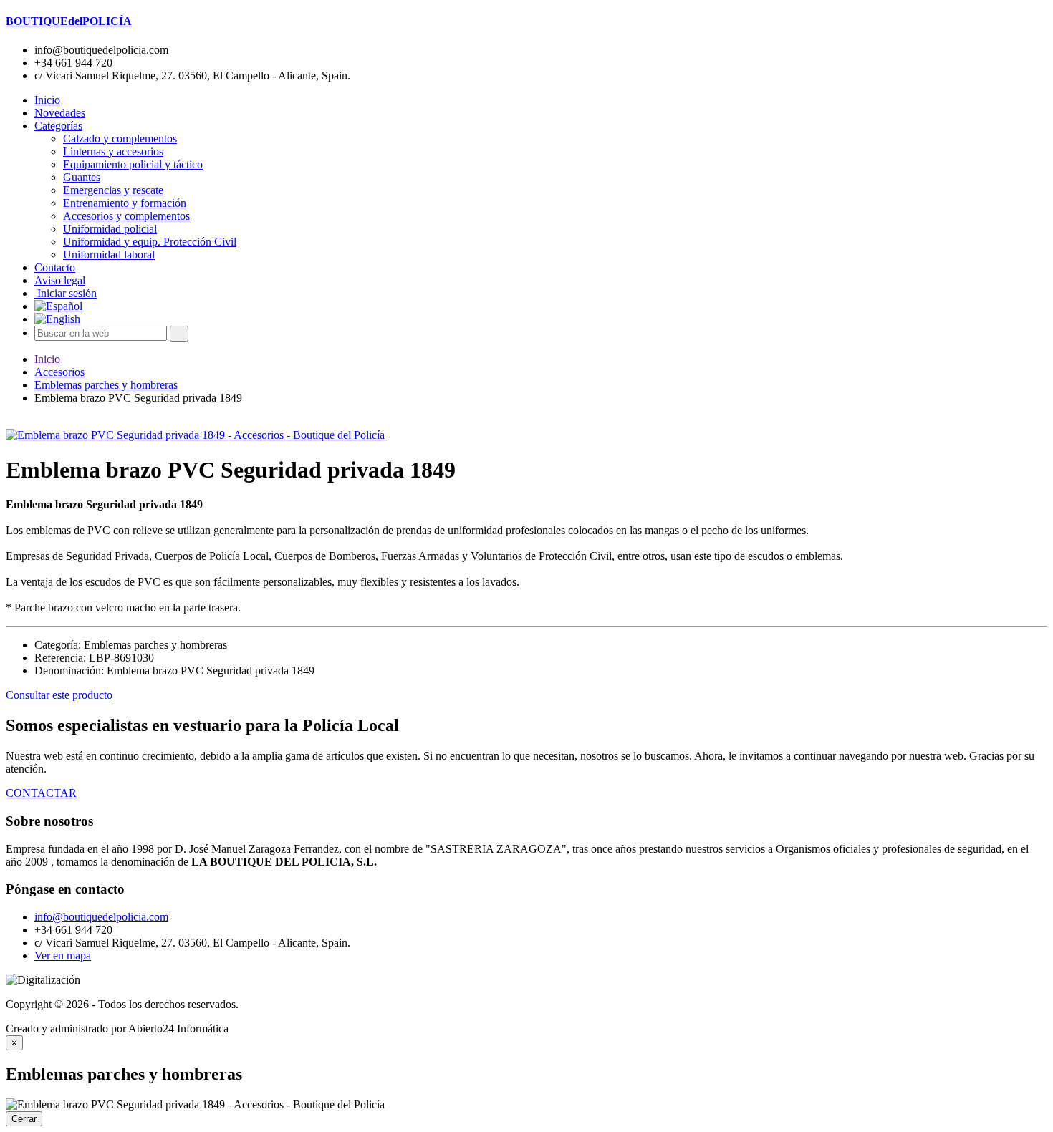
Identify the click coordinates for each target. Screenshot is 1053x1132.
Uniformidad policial (110, 229)
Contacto (54, 267)
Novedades (59, 113)
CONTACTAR (41, 793)
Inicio (47, 100)
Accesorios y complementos (126, 216)
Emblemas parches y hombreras (106, 385)
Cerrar (24, 1118)
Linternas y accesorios (113, 151)
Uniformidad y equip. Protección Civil (149, 242)
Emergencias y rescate (113, 190)
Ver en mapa (62, 955)
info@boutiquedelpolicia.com (101, 917)
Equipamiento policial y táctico (133, 164)
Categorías (58, 126)
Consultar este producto (59, 695)
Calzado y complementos (120, 138)
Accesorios (59, 372)
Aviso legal (59, 280)
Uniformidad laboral (109, 254)
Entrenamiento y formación (124, 203)
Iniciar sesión (65, 293)
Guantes (81, 177)
